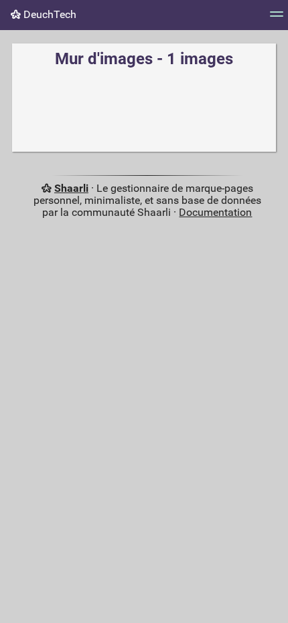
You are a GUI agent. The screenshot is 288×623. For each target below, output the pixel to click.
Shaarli (71, 188)
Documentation (215, 212)
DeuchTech (48, 14)
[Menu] (276, 18)
